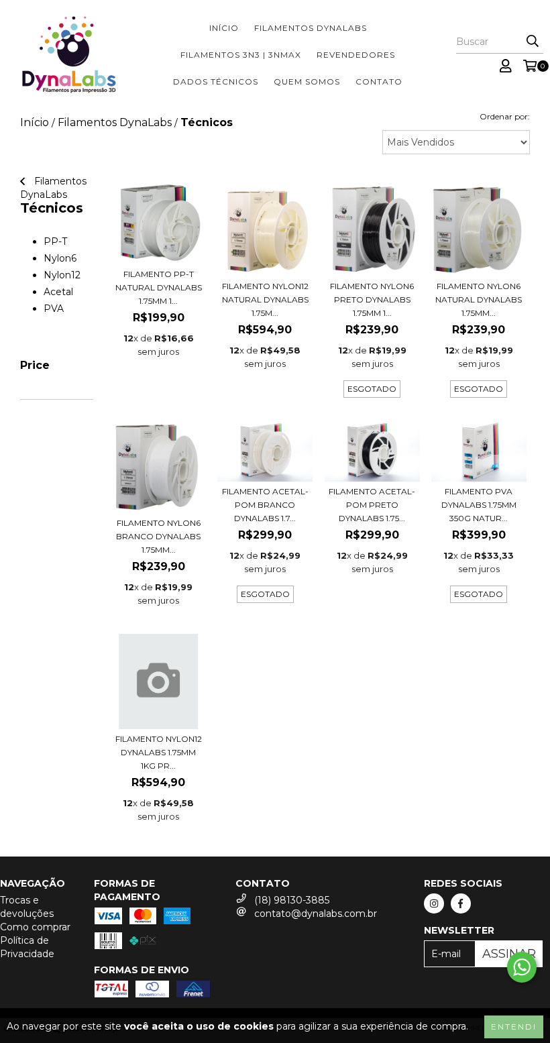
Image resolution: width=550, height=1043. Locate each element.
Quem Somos (307, 81)
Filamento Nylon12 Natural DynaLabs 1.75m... (265, 299)
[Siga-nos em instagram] (434, 903)
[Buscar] (532, 42)
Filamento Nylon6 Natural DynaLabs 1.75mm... (478, 299)
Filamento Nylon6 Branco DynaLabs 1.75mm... (158, 536)
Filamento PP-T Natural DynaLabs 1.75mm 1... (158, 287)
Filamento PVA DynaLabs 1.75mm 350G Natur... (478, 504)
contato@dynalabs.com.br (315, 914)
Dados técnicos (215, 81)
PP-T (55, 241)
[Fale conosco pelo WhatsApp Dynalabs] (522, 967)
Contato (378, 81)
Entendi (514, 1027)
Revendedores (356, 55)
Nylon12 (62, 275)
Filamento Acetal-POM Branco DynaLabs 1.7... (265, 504)
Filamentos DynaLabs (310, 28)
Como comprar (35, 927)
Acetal (58, 292)
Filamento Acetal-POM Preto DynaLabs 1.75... (372, 504)
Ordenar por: (505, 116)
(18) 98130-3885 (291, 900)
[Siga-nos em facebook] (461, 903)
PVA (54, 309)
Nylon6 (60, 258)
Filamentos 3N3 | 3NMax (240, 55)
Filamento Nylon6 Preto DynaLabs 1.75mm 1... (372, 299)
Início (224, 28)
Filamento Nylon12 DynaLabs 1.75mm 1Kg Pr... (158, 752)
